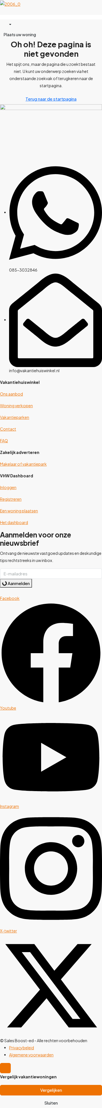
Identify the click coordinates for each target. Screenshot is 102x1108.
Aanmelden (18, 583)
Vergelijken (51, 1090)
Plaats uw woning (20, 34)
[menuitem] (7, 24)
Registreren (11, 499)
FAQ (4, 440)
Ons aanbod (11, 393)
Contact (8, 428)
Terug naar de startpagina (51, 98)
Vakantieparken (14, 417)
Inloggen (8, 487)
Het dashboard (14, 522)
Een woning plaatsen (19, 510)
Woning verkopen (16, 405)
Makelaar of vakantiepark (23, 464)
